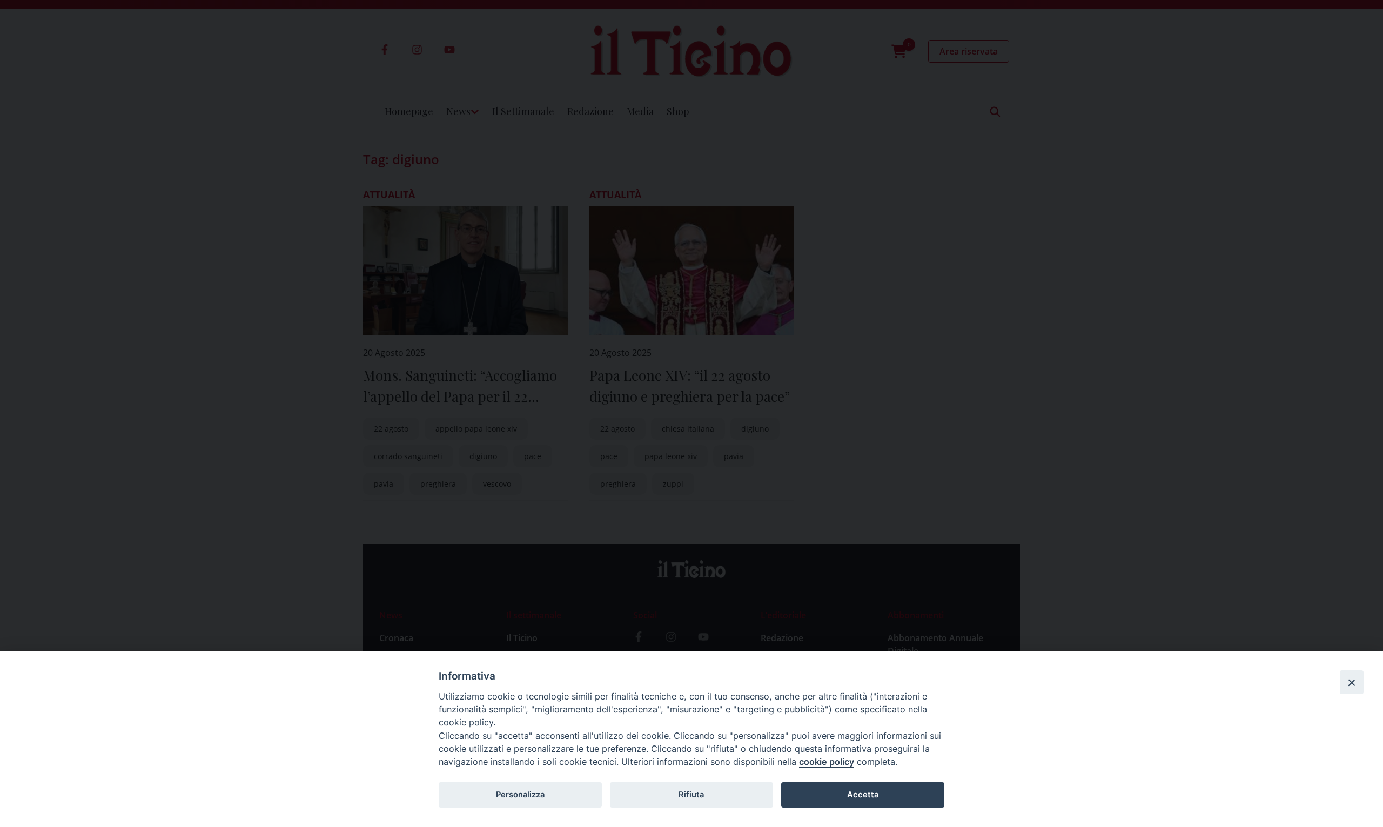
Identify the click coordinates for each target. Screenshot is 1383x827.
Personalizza (520, 794)
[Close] (1352, 682)
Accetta (862, 794)
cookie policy (826, 761)
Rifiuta (691, 794)
